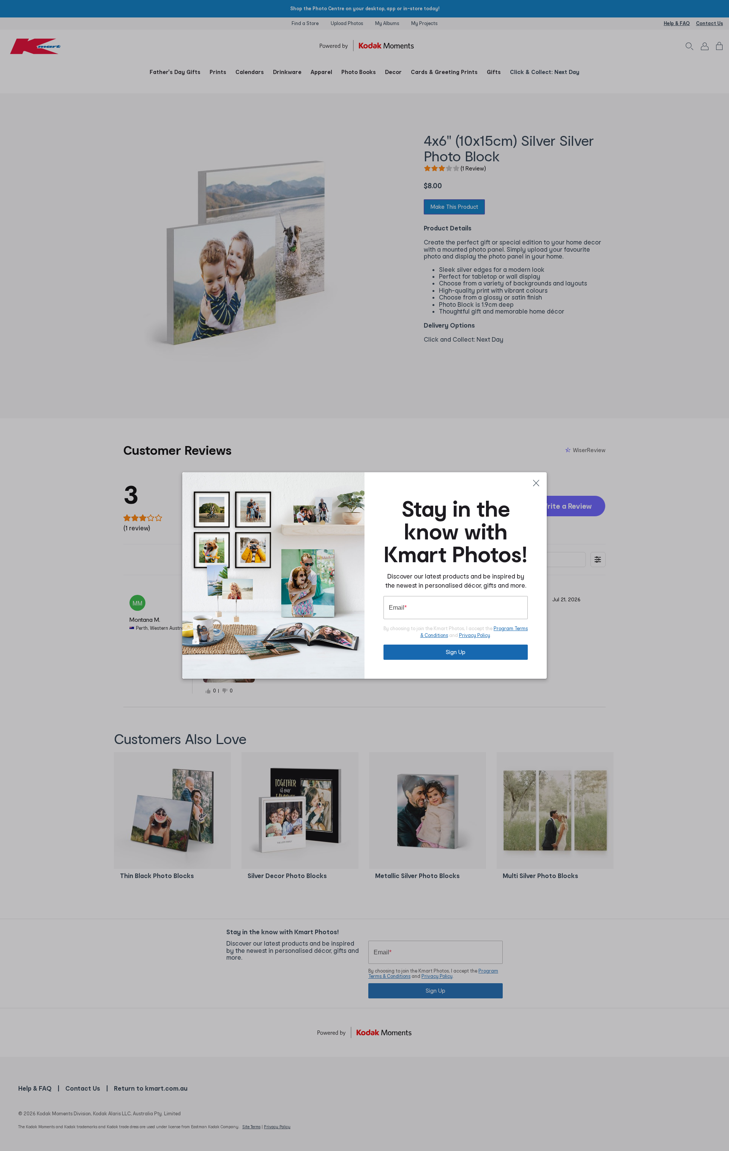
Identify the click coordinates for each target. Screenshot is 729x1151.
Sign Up (455, 652)
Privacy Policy (474, 635)
